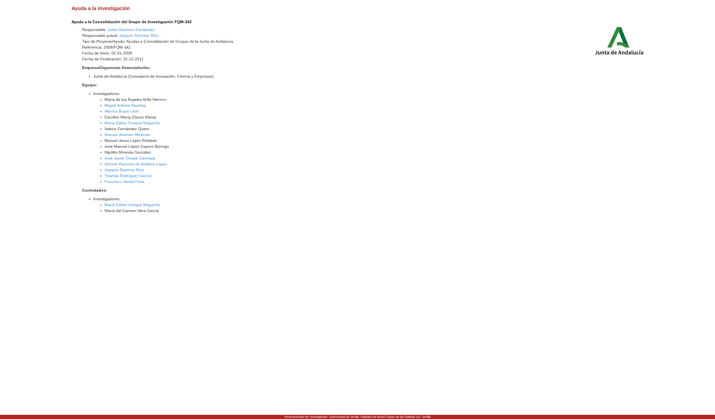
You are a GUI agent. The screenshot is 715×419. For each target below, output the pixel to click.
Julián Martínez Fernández (131, 29)
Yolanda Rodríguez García (127, 175)
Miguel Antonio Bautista (125, 105)
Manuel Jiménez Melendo (127, 134)
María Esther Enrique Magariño (132, 123)
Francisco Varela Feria (124, 181)
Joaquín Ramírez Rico (139, 35)
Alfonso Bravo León (121, 111)
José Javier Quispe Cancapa (129, 158)
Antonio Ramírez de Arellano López (135, 164)
